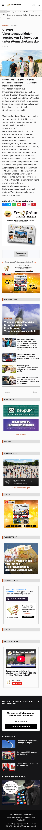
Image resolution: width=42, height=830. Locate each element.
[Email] (19, 204)
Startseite (5, 26)
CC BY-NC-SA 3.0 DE (14, 826)
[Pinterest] (33, 204)
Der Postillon (21, 824)
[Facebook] (4, 204)
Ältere (35, 392)
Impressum (18, 814)
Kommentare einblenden (21, 254)
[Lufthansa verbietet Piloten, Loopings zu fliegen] (8, 744)
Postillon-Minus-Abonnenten (16, 590)
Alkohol (13, 26)
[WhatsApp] (14, 204)
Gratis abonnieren (21, 726)
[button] (3, 5)
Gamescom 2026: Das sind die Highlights (27, 753)
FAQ (10, 814)
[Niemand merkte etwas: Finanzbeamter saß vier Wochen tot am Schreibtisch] (9, 357)
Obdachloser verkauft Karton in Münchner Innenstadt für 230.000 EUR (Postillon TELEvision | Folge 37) (21, 673)
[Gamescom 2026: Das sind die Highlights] (8, 755)
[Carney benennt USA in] (8, 767)
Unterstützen (30, 817)
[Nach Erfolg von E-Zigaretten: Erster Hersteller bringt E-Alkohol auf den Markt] (9, 369)
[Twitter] (9, 204)
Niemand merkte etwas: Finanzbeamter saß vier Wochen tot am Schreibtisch (28, 356)
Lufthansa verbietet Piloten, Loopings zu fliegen (27, 742)
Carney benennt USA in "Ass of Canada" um (27, 765)
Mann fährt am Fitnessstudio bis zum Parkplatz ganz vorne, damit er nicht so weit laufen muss (28, 380)
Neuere (7, 392)
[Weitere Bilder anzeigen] (21, 488)
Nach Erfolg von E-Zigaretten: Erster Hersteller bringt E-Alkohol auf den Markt (27, 369)
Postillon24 (21, 820)
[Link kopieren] (24, 204)
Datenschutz (28, 814)
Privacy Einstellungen (15, 817)
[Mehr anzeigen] (29, 204)
